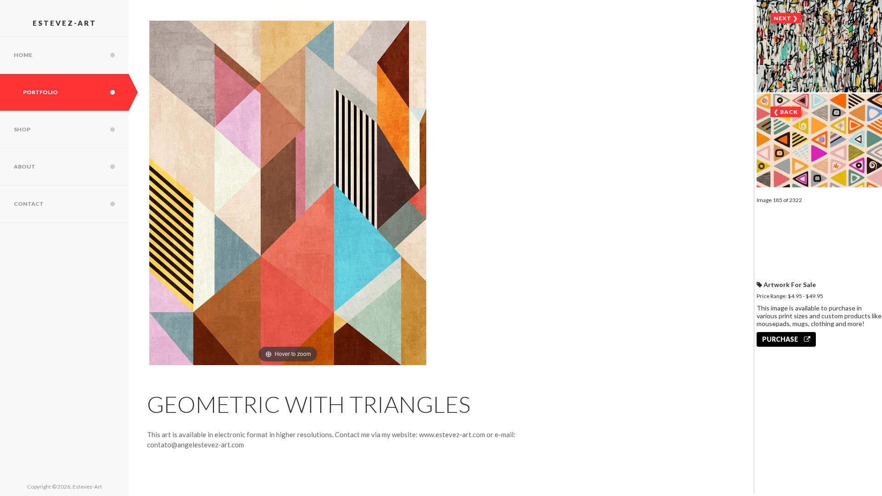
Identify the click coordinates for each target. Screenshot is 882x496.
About (24, 166)
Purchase (780, 339)
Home (23, 54)
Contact (29, 203)
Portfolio (40, 92)
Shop (22, 129)
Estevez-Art (64, 23)
